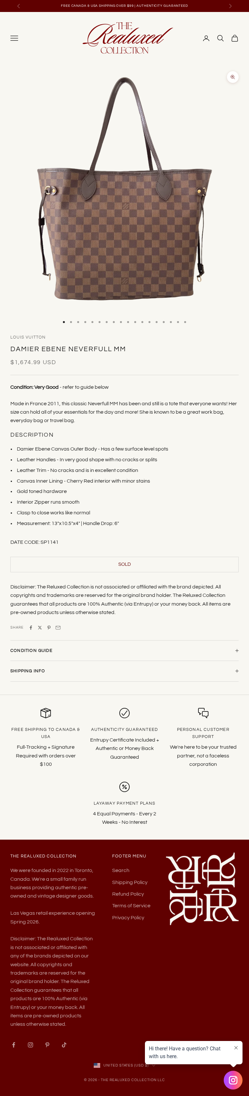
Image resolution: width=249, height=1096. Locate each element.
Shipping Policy (130, 882)
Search (120, 870)
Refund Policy (128, 894)
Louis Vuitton (28, 337)
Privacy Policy (128, 917)
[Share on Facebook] (30, 627)
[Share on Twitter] (39, 627)
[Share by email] (58, 627)
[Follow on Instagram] (30, 1045)
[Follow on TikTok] (64, 1045)
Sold (124, 564)
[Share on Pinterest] (49, 627)
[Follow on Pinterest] (47, 1045)
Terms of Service (131, 905)
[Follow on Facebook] (13, 1045)
